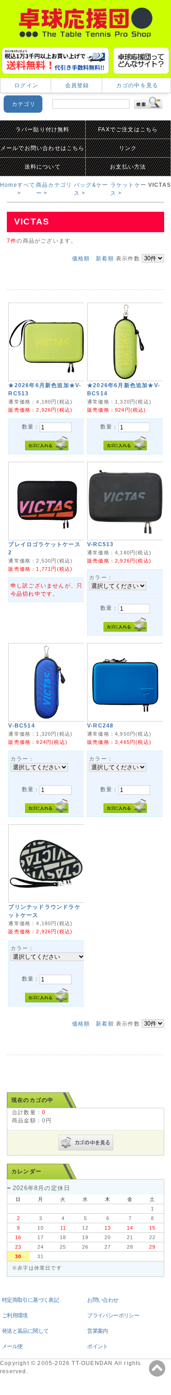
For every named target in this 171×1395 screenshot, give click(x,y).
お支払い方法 (128, 167)
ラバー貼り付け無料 (43, 129)
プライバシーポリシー (113, 1315)
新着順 (105, 258)
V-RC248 (100, 725)
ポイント (97, 1346)
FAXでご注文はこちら (128, 129)
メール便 (12, 1346)
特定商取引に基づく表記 (30, 1300)
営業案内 (97, 1331)
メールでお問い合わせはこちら (42, 148)
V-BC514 (21, 725)
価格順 (81, 258)
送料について (43, 167)
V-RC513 (100, 544)
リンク (128, 148)
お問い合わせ (102, 1300)
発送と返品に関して (25, 1331)
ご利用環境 (15, 1315)
